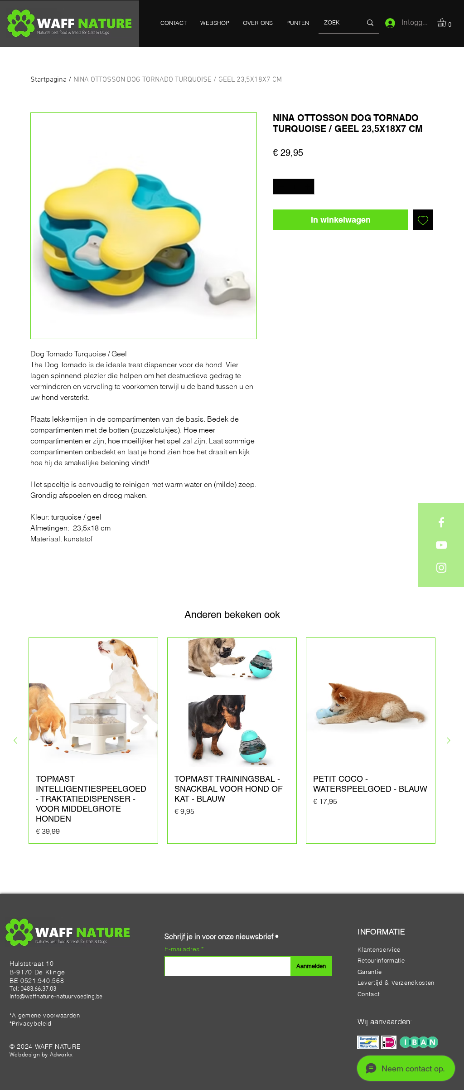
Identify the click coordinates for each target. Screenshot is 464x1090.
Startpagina (48, 79)
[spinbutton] (294, 187)
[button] (447, 22)
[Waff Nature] (441, 522)
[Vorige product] (15, 740)
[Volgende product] (448, 740)
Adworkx (61, 1054)
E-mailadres (182, 949)
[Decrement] (279, 187)
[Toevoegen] (423, 219)
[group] (232, 740)
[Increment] (308, 187)
